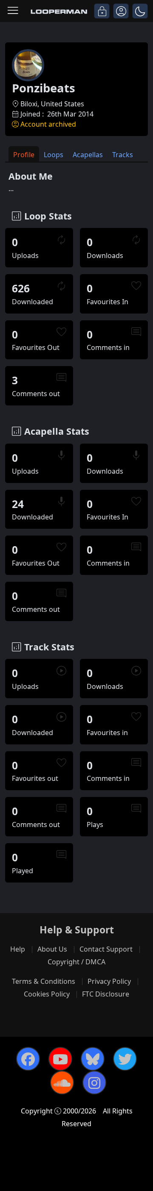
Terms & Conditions (43, 981)
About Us (52, 949)
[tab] (23, 154)
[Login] (102, 11)
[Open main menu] (12, 11)
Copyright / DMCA (76, 961)
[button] (140, 11)
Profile (23, 154)
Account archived (48, 124)
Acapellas (88, 154)
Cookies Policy (47, 994)
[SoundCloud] (62, 1082)
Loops (53, 154)
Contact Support (106, 949)
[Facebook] (28, 1059)
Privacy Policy (109, 981)
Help (17, 949)
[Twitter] (125, 1059)
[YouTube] (60, 1059)
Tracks (122, 154)
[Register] (121, 11)
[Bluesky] (93, 1059)
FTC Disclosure (105, 994)
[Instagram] (94, 1082)
